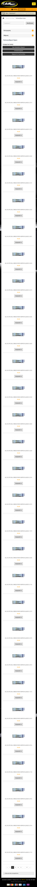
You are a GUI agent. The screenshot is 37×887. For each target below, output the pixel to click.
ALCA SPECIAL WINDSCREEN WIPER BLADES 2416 (18, 799)
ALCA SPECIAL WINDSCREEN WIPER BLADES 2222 (18, 156)
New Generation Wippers (18, 47)
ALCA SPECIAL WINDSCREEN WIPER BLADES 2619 (18, 290)
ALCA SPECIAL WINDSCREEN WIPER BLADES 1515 (18, 691)
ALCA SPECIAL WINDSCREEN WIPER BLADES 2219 (18, 75)
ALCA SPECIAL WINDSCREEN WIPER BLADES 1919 (18, 531)
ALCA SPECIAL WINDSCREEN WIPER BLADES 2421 (18, 236)
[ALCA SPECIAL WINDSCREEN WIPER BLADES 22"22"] (18, 147)
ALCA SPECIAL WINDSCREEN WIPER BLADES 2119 (18, 852)
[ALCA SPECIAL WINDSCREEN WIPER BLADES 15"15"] (18, 683)
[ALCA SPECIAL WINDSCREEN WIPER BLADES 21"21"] (18, 174)
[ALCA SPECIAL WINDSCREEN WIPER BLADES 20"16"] (18, 736)
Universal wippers (18, 50)
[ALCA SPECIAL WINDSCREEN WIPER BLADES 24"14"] (18, 656)
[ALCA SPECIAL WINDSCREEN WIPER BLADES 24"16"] (18, 790)
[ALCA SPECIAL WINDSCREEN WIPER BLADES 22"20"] (18, 442)
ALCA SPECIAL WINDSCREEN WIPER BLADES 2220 (18, 450)
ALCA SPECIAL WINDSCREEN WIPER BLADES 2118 (18, 772)
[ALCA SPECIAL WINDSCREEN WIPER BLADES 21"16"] (18, 576)
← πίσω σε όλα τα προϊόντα (11, 873)
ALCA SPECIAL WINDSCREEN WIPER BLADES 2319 (18, 825)
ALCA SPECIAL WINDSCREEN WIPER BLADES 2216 (18, 477)
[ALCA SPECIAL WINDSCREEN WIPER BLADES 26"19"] (18, 281)
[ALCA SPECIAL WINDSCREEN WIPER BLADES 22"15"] (18, 121)
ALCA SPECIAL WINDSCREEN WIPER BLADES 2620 (18, 343)
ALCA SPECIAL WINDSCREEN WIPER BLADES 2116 (18, 584)
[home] (3, 18)
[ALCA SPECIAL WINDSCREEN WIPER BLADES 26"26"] (18, 308)
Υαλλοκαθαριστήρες (21, 18)
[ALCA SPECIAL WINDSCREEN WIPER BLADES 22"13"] (18, 94)
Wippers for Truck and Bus (18, 54)
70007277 (23, 879)
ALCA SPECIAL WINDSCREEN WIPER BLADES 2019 (18, 718)
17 (26, 867)
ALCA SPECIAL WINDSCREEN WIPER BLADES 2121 (18, 183)
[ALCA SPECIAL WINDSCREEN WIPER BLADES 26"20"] (18, 335)
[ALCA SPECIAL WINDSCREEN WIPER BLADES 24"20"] (18, 415)
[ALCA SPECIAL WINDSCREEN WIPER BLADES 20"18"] (18, 388)
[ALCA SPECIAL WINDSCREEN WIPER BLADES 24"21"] (18, 228)
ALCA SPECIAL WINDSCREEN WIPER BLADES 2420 (18, 424)
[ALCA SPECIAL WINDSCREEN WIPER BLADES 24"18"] (18, 254)
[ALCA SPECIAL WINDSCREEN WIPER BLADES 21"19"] (18, 844)
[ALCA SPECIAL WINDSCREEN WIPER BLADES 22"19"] (18, 67)
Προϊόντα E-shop (10, 18)
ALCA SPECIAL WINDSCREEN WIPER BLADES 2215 (18, 129)
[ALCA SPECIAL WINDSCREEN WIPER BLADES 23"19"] (18, 817)
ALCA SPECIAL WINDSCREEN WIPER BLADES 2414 (18, 665)
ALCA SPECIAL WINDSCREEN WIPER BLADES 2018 (18, 397)
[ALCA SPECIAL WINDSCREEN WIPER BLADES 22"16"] (18, 469)
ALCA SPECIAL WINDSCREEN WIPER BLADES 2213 (18, 102)
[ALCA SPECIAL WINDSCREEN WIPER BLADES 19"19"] (18, 522)
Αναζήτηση (30, 23)
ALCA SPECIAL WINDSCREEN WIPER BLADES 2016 (18, 745)
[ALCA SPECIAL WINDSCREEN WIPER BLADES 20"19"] (18, 710)
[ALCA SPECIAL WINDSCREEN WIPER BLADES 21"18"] (18, 763)
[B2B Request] (18, 13)
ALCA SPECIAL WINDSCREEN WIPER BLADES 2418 (18, 263)
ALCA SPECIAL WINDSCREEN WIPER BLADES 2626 (18, 316)
